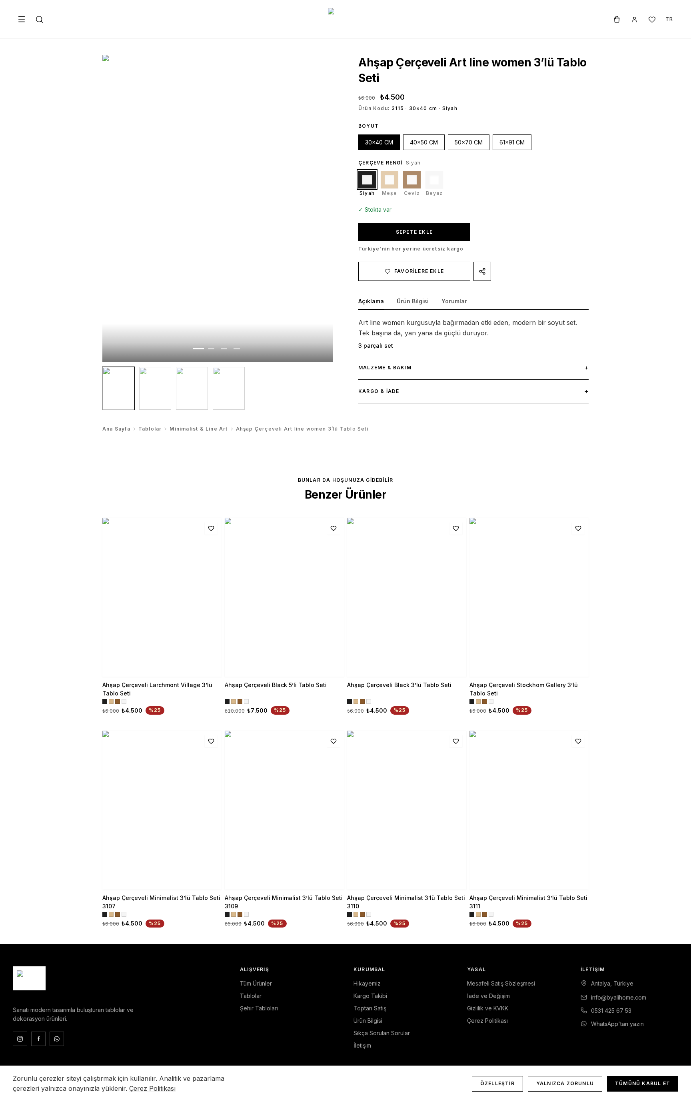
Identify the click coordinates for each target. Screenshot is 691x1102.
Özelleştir (497, 1083)
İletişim (362, 1045)
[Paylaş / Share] (482, 271)
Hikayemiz (367, 983)
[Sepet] (616, 19)
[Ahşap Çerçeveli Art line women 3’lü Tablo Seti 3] (192, 388)
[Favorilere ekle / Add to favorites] (211, 528)
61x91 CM (512, 142)
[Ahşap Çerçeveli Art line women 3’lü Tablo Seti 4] (229, 388)
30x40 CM (379, 142)
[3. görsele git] (224, 348)
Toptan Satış (369, 1008)
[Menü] (21, 19)
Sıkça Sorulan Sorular (381, 1033)
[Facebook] (38, 1039)
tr (669, 19)
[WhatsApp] (57, 1039)
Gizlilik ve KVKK (487, 1008)
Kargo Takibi (370, 995)
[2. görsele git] (211, 348)
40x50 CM (424, 142)
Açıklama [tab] (371, 301)
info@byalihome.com (618, 997)
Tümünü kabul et (642, 1083)
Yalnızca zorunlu (565, 1083)
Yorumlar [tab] (454, 301)
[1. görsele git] (198, 348)
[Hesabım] (634, 19)
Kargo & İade (473, 391)
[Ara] (39, 19)
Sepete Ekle (414, 232)
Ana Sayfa (116, 429)
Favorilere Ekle (419, 271)
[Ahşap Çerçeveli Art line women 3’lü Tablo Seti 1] (118, 388)
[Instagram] (20, 1039)
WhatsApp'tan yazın (617, 1023)
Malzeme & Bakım (473, 367)
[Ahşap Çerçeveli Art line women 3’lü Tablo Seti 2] (155, 388)
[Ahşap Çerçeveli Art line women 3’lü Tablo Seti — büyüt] (217, 208)
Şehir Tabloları (259, 1008)
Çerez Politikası (487, 1020)
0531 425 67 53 (611, 1010)
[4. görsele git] (236, 348)
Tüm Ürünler (256, 983)
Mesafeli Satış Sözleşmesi (501, 983)
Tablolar (150, 429)
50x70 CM (469, 142)
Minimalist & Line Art (199, 429)
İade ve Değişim (488, 995)
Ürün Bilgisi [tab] (413, 301)
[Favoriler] (652, 19)
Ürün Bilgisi (367, 1020)
